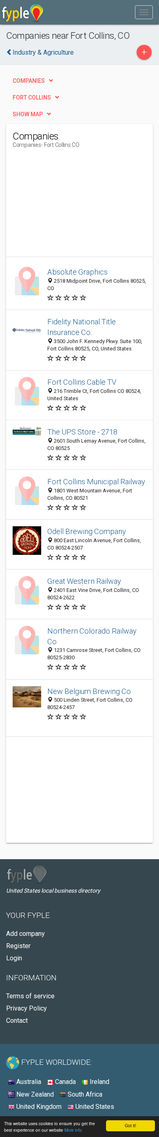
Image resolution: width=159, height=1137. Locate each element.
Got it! (130, 1125)
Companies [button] (29, 81)
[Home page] (22, 12)
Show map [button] (28, 114)
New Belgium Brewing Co (89, 691)
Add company (25, 934)
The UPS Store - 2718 (82, 432)
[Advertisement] (74, 206)
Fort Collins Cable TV (81, 382)
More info (73, 1130)
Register (18, 946)
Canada (64, 1082)
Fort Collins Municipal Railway (96, 481)
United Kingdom (38, 1106)
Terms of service (30, 996)
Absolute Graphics (77, 272)
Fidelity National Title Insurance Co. (81, 327)
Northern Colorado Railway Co (92, 636)
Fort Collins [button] (32, 97)
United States (94, 1106)
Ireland (98, 1082)
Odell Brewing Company (86, 531)
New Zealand (34, 1094)
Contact (17, 1020)
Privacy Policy (26, 1008)
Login (14, 958)
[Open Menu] (144, 12)
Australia (28, 1082)
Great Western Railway (84, 581)
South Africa (84, 1094)
